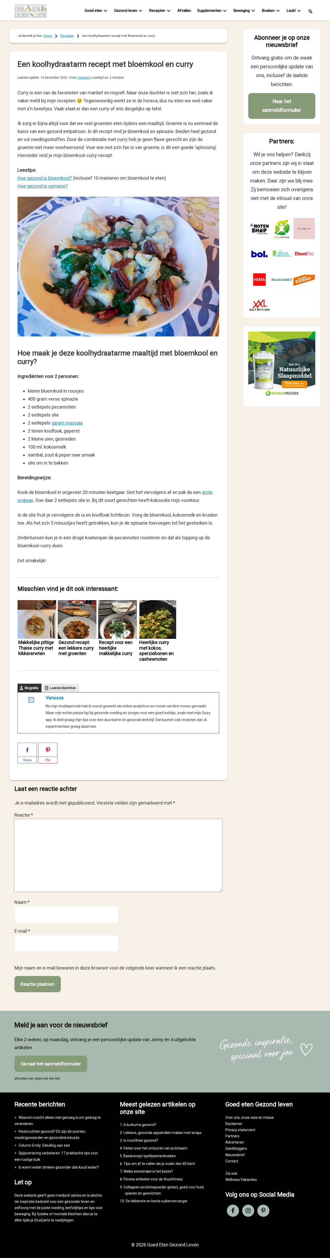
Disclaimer (233, 1124)
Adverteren (234, 1142)
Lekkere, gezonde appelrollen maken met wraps (162, 1133)
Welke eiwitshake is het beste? (148, 1171)
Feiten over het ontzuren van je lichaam (155, 1148)
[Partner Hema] (259, 279)
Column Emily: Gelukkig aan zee (44, 1145)
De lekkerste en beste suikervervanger (157, 1201)
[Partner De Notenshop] (259, 229)
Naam (22, 902)
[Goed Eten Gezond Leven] (33, 11)
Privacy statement (240, 1130)
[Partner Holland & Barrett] (282, 279)
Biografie (31, 688)
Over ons (232, 1117)
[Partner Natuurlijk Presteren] (282, 229)
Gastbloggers (236, 1148)
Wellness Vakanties (241, 1180)
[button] (310, 11)
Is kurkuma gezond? (139, 1125)
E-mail (22, 931)
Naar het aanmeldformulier (281, 105)
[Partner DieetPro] (304, 254)
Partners (232, 1136)
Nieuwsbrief (235, 1155)
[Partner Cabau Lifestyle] (304, 229)
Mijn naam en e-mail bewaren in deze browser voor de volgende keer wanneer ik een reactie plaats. (115, 968)
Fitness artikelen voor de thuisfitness (153, 1179)
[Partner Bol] (259, 254)
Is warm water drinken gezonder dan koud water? (59, 1167)
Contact (231, 1161)
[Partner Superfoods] (304, 279)
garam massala (67, 423)
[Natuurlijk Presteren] (281, 397)
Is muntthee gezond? (140, 1140)
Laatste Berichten (63, 688)
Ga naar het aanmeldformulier (51, 1063)
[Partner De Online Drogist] (282, 254)
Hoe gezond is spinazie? (43, 186)
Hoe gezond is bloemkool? (45, 178)
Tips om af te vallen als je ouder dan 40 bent (159, 1164)
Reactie (23, 815)
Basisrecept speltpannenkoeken (149, 1156)
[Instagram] (31, 701)
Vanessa (54, 697)
